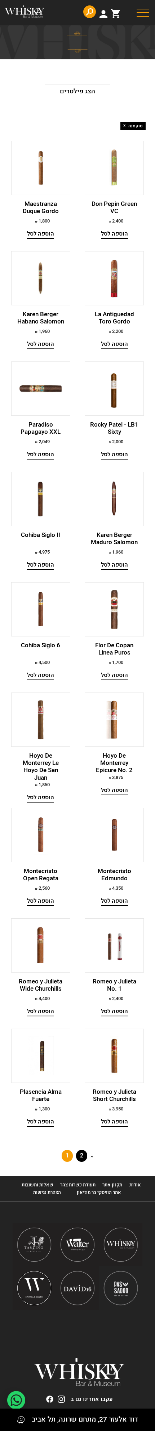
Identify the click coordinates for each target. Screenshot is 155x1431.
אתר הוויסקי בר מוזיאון (98, 1192)
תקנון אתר (112, 1184)
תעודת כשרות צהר (78, 1184)
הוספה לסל (114, 234)
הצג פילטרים (77, 91)
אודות (135, 1184)
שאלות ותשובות (37, 1184)
